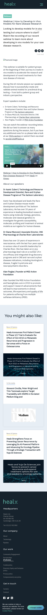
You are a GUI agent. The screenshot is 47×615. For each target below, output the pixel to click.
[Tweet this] (39, 51)
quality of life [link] (37, 291)
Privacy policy (8, 574)
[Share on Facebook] (36, 51)
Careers (6, 589)
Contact (6, 592)
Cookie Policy (7, 611)
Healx (32, 175)
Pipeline (6, 543)
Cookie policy (7, 565)
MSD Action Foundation (33, 120)
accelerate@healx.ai (15, 139)
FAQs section (15, 136)
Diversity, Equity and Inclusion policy (13, 569)
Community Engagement (11, 554)
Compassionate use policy (12, 577)
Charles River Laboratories (29, 117)
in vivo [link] (38, 28)
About (5, 536)
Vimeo (6, 178)
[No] (44, 608)
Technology (7, 539)
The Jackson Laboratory (24, 112)
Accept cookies (36, 608)
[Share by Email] (42, 51)
